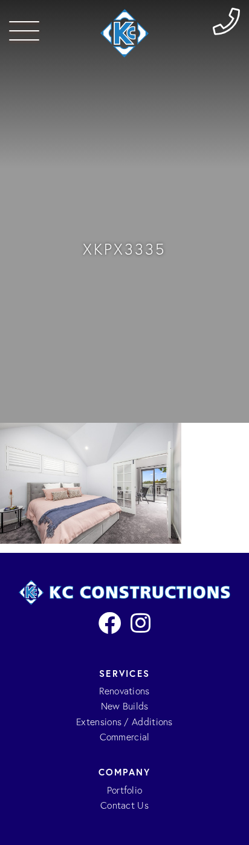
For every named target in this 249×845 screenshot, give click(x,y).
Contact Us (124, 805)
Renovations (124, 691)
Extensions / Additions (124, 722)
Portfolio (125, 790)
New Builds (125, 706)
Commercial (125, 737)
